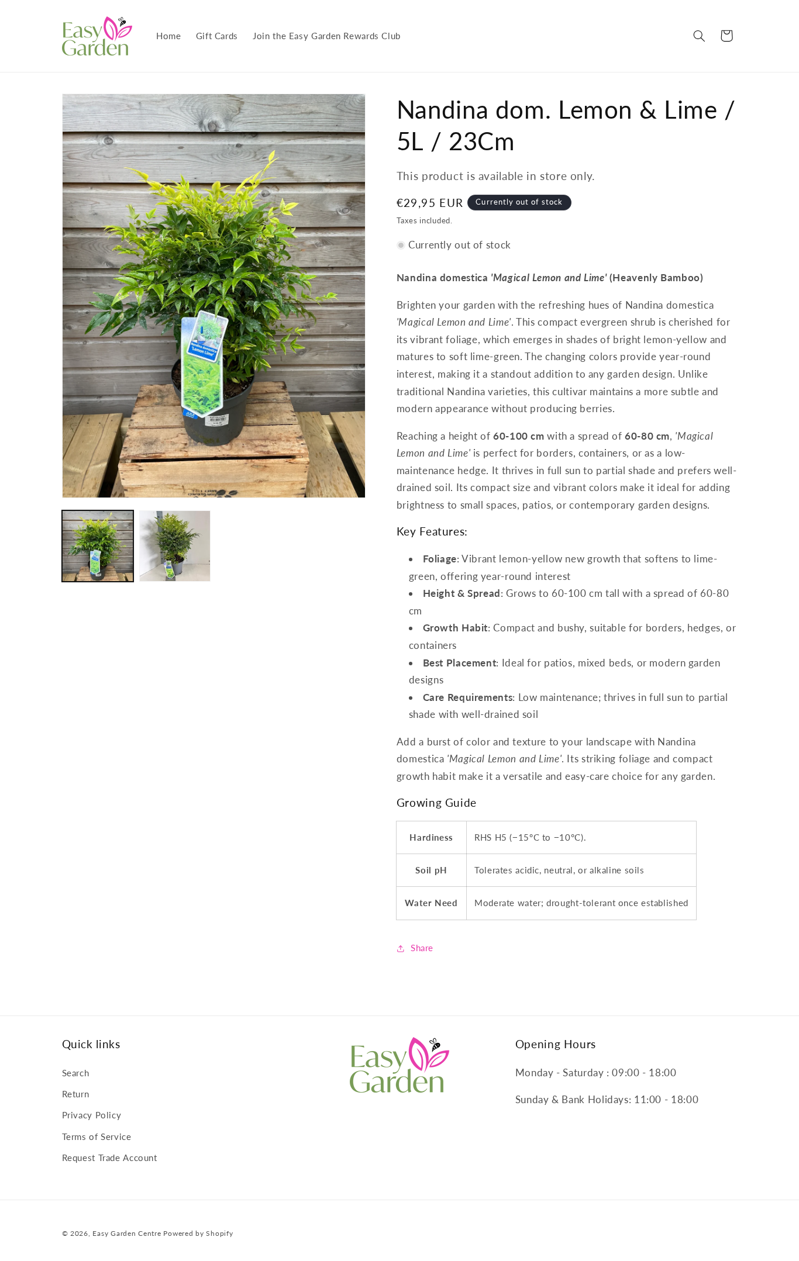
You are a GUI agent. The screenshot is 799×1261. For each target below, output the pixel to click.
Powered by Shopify (198, 1233)
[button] (699, 35)
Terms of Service (97, 1136)
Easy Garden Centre (126, 1233)
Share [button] (422, 947)
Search (75, 1072)
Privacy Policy (92, 1115)
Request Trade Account (109, 1157)
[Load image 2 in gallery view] (175, 546)
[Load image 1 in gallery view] (97, 546)
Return (75, 1094)
